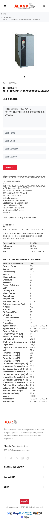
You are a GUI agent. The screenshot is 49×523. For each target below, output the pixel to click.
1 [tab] (24, 76)
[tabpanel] (24, 50)
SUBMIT (9, 168)
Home (3, 14)
